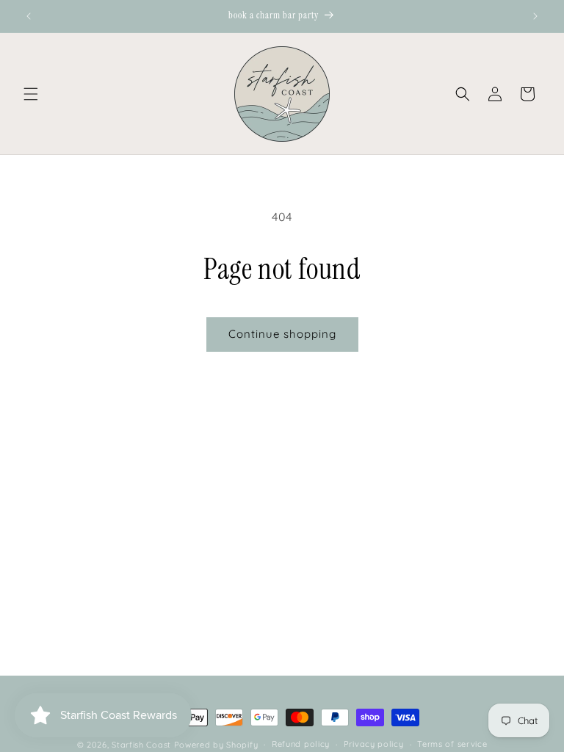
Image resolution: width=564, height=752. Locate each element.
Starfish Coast (141, 745)
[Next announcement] (535, 16)
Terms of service (452, 744)
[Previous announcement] (28, 16)
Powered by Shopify (216, 745)
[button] (31, 94)
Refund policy (301, 744)
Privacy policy (374, 744)
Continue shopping (282, 334)
